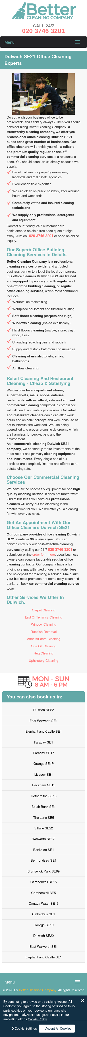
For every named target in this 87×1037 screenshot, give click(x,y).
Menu (9, 42)
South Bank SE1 (43, 806)
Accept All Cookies (58, 1028)
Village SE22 (43, 828)
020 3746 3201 (41, 235)
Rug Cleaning (43, 653)
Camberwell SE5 (43, 892)
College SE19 (44, 924)
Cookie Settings (26, 1028)
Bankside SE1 (43, 849)
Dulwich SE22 (43, 709)
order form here (43, 554)
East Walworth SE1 (43, 720)
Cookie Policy (37, 1019)
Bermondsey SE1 (43, 860)
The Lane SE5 (43, 817)
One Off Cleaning (43, 646)
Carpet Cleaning (43, 610)
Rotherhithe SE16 (43, 795)
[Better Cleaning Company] (43, 18)
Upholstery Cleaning (43, 660)
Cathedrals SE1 (43, 914)
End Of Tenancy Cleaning (43, 617)
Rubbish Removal (44, 631)
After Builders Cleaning (43, 638)
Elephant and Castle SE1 (43, 731)
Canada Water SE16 (43, 903)
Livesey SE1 (43, 774)
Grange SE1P (43, 763)
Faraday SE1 (43, 742)
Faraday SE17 (43, 752)
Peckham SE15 (43, 785)
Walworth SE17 (43, 838)
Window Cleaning (43, 624)
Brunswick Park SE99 (43, 871)
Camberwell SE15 (43, 881)
